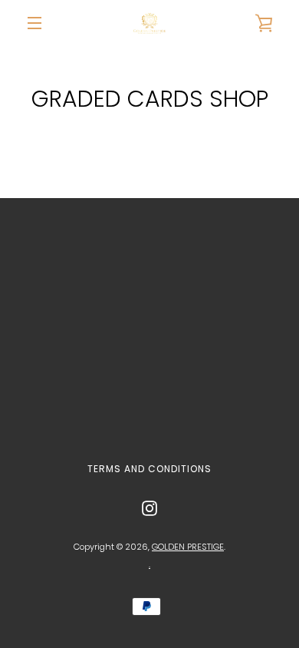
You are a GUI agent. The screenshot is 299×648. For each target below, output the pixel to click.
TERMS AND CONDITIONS (149, 468)
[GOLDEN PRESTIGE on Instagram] (149, 507)
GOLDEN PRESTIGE (188, 547)
